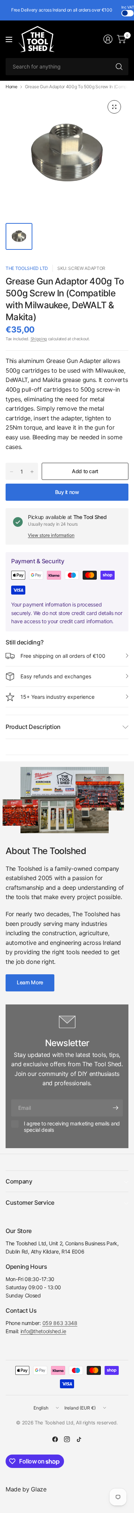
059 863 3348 (59, 1323)
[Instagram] (67, 1439)
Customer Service (30, 1202)
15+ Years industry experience (57, 697)
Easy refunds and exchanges (55, 676)
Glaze (38, 1489)
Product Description (33, 726)
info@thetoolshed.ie (43, 1331)
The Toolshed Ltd (27, 268)
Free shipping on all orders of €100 (62, 656)
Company (19, 1181)
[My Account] (108, 39)
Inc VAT (127, 7)
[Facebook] (55, 1439)
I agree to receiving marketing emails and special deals (72, 1126)
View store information (51, 535)
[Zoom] (114, 107)
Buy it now (67, 492)
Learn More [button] (30, 982)
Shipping (39, 338)
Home (11, 87)
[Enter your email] (115, 1108)
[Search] (119, 66)
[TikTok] (79, 1439)
